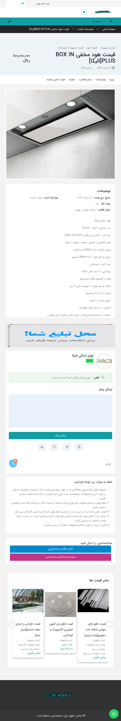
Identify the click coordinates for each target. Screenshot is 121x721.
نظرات (72, 80)
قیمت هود (91, 48)
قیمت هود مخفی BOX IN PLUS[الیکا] (49, 29)
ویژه (111, 80)
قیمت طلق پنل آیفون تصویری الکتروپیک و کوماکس (94, 629)
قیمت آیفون (99, 644)
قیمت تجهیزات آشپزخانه (70, 48)
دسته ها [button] (96, 21)
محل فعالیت (85, 80)
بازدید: (86, 68)
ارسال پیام (60, 435)
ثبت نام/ (45, 3)
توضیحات (100, 80)
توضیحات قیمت (85, 29)
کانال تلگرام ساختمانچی (60, 549)
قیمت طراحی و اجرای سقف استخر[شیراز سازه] (60, 629)
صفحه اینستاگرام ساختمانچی (60, 557)
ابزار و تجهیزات (107, 48)
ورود (39, 3)
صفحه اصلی (108, 29)
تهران (108, 464)
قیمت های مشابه (56, 80)
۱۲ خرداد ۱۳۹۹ (104, 68)
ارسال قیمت (14, 4)
